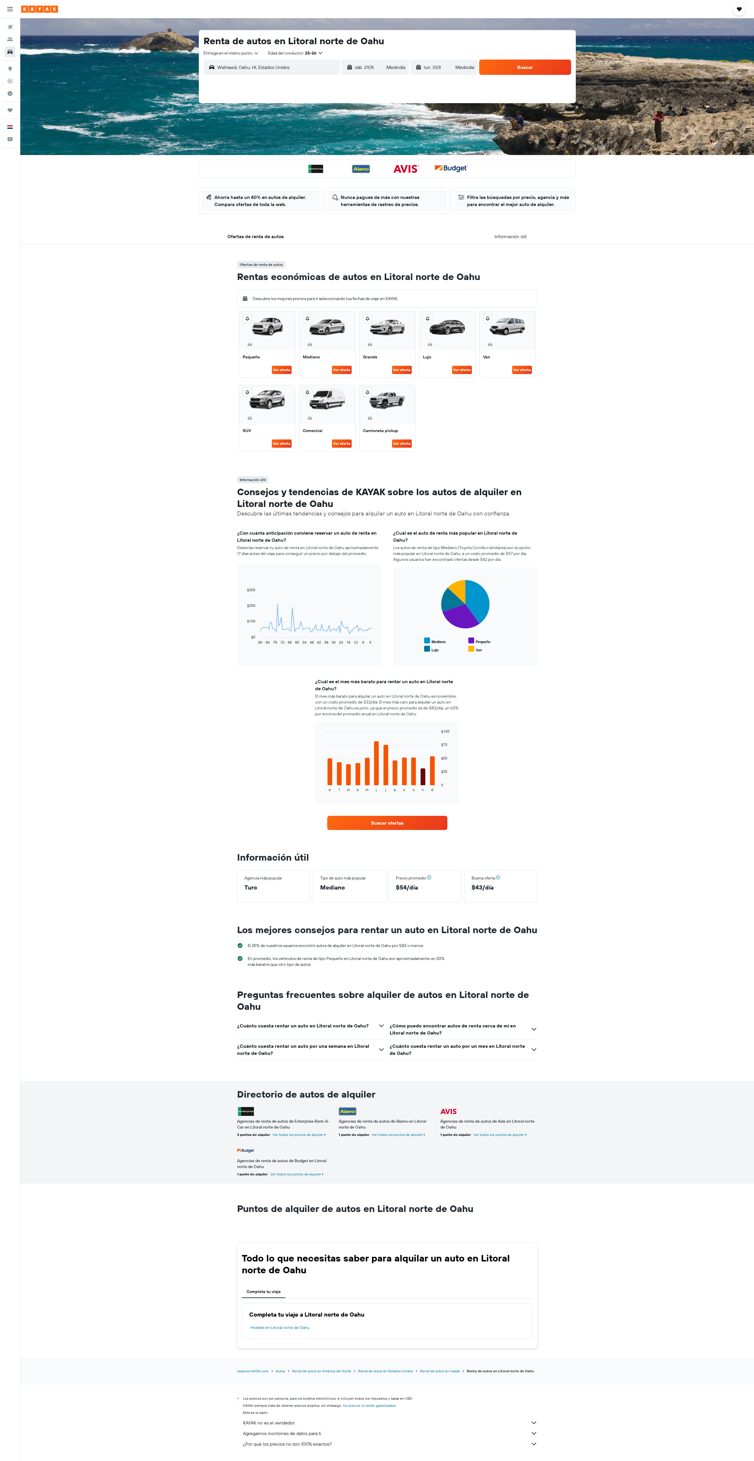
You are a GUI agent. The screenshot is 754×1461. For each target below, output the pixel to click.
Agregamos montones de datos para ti (282, 1433)
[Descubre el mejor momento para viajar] (10, 93)
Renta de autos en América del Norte (321, 1371)
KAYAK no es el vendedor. (269, 1423)
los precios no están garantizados (369, 1405)
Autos (280, 1371)
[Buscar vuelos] (10, 27)
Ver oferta (281, 370)
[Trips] (10, 110)
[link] (387, 823)
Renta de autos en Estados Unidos (385, 1371)
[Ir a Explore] (10, 69)
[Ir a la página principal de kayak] (39, 9)
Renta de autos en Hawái (440, 1371)
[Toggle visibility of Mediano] (435, 641)
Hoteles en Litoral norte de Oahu (280, 1327)
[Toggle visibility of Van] (475, 649)
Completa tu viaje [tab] (264, 1291)
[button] (10, 9)
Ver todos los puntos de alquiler (297, 1134)
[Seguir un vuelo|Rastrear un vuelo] (10, 81)
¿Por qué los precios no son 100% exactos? (287, 1444)
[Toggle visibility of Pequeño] (479, 641)
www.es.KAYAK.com (253, 1371)
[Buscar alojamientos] (10, 39)
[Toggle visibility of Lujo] (431, 649)
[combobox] (231, 53)
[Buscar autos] (10, 52)
